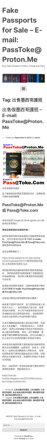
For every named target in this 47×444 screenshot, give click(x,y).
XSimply (22, 438)
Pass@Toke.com (22, 210)
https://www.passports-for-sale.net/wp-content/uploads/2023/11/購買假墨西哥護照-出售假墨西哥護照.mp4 (22, 261)
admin (37, 137)
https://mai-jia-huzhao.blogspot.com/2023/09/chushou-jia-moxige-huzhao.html (22, 378)
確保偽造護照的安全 (13, 395)
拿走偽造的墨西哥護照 (22, 392)
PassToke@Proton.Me (22, 204)
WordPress (28, 436)
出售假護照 (35, 390)
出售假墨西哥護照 (21, 390)
